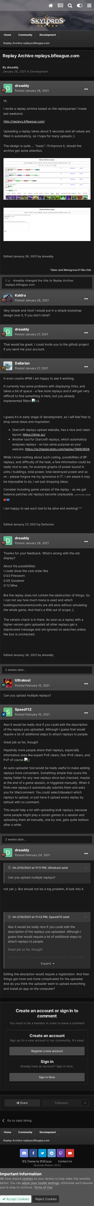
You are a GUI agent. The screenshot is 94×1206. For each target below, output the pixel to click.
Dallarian (22, 363)
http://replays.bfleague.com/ (24, 121)
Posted (32, 90)
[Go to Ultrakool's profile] (7, 683)
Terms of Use (43, 1187)
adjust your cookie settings (40, 1183)
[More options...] (86, 89)
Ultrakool (22, 680)
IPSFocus (46, 1161)
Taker (53, 270)
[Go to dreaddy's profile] (7, 88)
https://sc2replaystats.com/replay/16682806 (57, 449)
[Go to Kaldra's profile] (7, 297)
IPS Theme (29, 1161)
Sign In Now (47, 1077)
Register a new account (47, 1051)
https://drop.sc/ (34, 434)
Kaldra (20, 295)
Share (23, 1103)
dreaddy (13, 67)
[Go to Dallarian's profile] (7, 365)
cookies (27, 1178)
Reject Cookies (46, 1199)
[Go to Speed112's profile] (7, 712)
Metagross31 (72, 270)
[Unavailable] (47, 178)
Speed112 (23, 709)
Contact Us (65, 1161)
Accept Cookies (17, 1199)
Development (39, 71)
